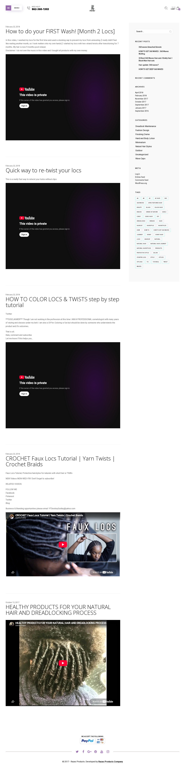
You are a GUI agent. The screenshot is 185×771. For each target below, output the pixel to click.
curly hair (149, 216)
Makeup (147, 239)
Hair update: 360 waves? (149, 65)
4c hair (157, 198)
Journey (140, 234)
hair (160, 221)
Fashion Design (142, 130)
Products (158, 248)
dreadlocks (141, 221)
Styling (139, 262)
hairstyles (162, 225)
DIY (158, 216)
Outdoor (138, 150)
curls (164, 212)
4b (143, 198)
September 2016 (142, 111)
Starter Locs (141, 257)
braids (139, 212)
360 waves (140, 202)
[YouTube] (102, 752)
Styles (161, 257)
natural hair (141, 243)
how (138, 230)
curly (139, 216)
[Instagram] (108, 752)
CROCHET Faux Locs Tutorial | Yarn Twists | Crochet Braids (60, 461)
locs (138, 239)
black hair (159, 207)
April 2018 (139, 93)
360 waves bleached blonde (150, 47)
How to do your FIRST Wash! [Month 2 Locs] (60, 31)
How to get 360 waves (161, 230)
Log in (137, 174)
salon (155, 252)
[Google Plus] (89, 752)
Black (148, 207)
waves (139, 266)
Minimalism (140, 142)
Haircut (139, 225)
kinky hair (159, 234)
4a (137, 198)
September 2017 (142, 105)
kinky (149, 234)
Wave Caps (140, 158)
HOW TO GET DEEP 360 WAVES (151, 69)
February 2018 (141, 96)
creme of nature (152, 212)
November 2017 (141, 99)
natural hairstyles (144, 248)
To (148, 262)
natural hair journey (158, 243)
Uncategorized (141, 154)
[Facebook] (83, 752)
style (152, 257)
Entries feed (140, 177)
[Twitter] (77, 752)
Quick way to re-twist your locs (43, 170)
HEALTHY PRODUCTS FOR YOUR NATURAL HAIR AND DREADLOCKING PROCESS (58, 609)
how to (146, 230)
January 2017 (140, 108)
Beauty (139, 207)
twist (165, 262)
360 (165, 198)
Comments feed (141, 180)
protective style (143, 252)
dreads (152, 221)
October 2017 (140, 102)
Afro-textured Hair (155, 202)
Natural (157, 239)
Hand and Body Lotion (145, 138)
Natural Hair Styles (143, 146)
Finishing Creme (142, 134)
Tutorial (156, 262)
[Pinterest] (95, 752)
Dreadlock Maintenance (145, 126)
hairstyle (150, 225)
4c (150, 198)
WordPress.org (141, 183)
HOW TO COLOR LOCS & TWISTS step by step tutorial (62, 302)
